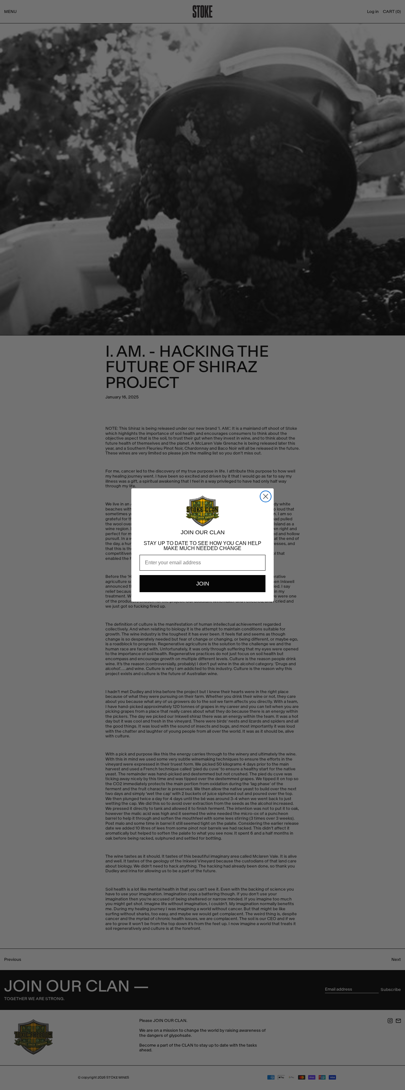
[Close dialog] (265, 496)
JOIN (202, 583)
